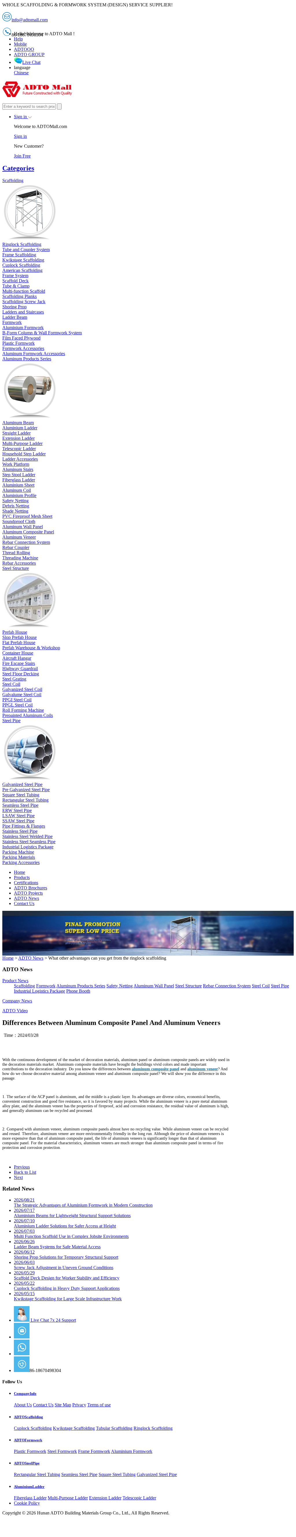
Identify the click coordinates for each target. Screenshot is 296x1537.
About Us (23, 1404)
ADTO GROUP (29, 54)
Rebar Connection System (227, 985)
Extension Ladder (105, 1497)
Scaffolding (24, 985)
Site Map (63, 1404)
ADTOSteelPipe (27, 1463)
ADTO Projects (28, 893)
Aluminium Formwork (131, 1451)
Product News (15, 980)
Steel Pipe (280, 985)
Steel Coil (261, 985)
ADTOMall (40, 1353)
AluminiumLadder (29, 1486)
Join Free (22, 155)
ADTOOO (24, 49)
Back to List (25, 1172)
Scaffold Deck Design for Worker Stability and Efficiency (66, 1275)
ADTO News (26, 898)
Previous (22, 1167)
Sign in (21, 116)
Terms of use (99, 1404)
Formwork (46, 985)
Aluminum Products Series (80, 985)
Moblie (20, 44)
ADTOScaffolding (28, 1417)
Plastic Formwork (30, 1451)
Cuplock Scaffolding (33, 1428)
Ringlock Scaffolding (153, 1428)
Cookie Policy (27, 1503)
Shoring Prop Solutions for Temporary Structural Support (66, 1254)
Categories (18, 168)
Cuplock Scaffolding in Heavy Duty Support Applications (67, 1286)
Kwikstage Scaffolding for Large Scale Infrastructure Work (68, 1296)
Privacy (79, 1404)
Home (19, 872)
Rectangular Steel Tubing (37, 1474)
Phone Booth (78, 991)
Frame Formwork (94, 1451)
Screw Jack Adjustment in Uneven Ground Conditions (63, 1265)
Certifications (26, 882)
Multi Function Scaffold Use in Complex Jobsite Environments (71, 1234)
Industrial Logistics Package (39, 991)
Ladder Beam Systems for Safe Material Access (57, 1244)
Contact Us (24, 903)
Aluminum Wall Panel (154, 985)
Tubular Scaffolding (114, 1428)
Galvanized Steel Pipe (157, 1474)
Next (18, 1177)
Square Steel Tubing (117, 1474)
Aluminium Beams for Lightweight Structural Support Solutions (72, 1213)
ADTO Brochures (30, 887)
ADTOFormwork (28, 1440)
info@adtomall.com (47, 1336)
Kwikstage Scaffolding (74, 1428)
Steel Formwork (62, 1451)
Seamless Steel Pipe (79, 1474)
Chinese (21, 72)
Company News (17, 1000)
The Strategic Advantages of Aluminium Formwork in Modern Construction (83, 1202)
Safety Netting (119, 985)
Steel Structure (188, 985)
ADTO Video (15, 1010)
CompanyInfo (25, 1393)
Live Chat (31, 62)
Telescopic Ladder (139, 1497)
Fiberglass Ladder (30, 1497)
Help (18, 38)
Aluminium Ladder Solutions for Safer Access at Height (65, 1223)
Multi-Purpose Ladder (68, 1497)
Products (22, 877)
